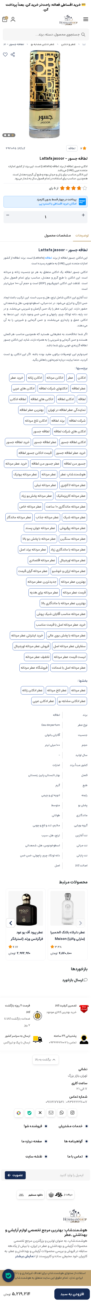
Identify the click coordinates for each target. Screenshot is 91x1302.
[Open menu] (85, 19)
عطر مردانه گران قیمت (33, 571)
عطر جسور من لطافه (46, 463)
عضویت (17, 1175)
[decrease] (8, 215)
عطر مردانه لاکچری (73, 485)
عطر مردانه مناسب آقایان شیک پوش (61, 614)
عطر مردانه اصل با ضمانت (69, 667)
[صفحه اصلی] (84, 44)
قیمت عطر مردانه (74, 592)
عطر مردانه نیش (45, 485)
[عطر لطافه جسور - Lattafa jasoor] (45, 1218)
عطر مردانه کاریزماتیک (71, 496)
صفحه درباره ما (31, 1141)
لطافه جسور (41, 431)
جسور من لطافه (75, 463)
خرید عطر (16, 378)
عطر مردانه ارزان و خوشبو (69, 571)
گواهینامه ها (73, 1141)
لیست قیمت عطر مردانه (70, 657)
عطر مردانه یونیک (25, 474)
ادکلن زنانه (35, 378)
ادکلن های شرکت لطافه (70, 431)
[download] (31, 1194)
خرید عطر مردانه (16, 463)
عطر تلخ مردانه (57, 690)
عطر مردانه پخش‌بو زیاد (36, 496)
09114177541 (55, 1102)
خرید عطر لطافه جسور (71, 453)
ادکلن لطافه (66, 399)
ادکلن (82, 378)
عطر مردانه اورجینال (73, 560)
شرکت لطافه (77, 420)
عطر (70, 378)
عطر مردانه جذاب (47, 517)
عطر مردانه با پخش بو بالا (39, 539)
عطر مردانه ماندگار (19, 517)
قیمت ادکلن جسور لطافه (35, 453)
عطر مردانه (49, 474)
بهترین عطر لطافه (32, 410)
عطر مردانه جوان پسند (40, 528)
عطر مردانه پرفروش (73, 528)
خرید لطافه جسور (18, 442)
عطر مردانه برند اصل (32, 549)
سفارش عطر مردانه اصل (69, 646)
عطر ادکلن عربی (43, 701)
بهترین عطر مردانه (73, 582)
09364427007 (76, 1102)
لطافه (71, 148)
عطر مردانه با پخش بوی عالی (67, 635)
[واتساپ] (61, 1112)
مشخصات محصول (57, 235)
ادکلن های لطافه (42, 399)
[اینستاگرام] (72, 1112)
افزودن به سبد (72, 1294)
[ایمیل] (51, 1112)
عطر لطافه (79, 388)
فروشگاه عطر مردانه (34, 667)
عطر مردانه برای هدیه (44, 592)
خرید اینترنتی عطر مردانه (27, 635)
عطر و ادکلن (68, 44)
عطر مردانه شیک (74, 517)
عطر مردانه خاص (30, 506)
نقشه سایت (33, 1156)
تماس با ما (75, 1156)
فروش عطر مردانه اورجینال (31, 646)
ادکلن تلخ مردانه (36, 420)
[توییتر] (40, 1112)
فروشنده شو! (33, 1126)
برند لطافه (58, 420)
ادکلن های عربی (24, 388)
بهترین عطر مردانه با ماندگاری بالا (63, 603)
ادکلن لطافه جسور (73, 442)
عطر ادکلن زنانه (32, 690)
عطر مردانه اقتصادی (42, 560)
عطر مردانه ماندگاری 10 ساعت (66, 506)
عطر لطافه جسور (45, 442)
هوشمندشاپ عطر (73, 474)
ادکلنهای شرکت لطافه (53, 388)
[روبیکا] (18, 1113)
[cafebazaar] (60, 1194)
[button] (10, 923)
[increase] (83, 215)
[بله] (29, 1113)
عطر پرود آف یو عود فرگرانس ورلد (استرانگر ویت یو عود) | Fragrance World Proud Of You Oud (27, 935)
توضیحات (82, 235)
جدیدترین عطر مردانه (42, 582)
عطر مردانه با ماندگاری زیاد (68, 549)
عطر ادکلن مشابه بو (42, 44)
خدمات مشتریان (71, 1126)
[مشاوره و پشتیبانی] (8, 1275)
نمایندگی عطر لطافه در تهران (67, 410)
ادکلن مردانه (54, 378)
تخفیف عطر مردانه (37, 657)
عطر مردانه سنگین (73, 539)
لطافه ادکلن (18, 399)
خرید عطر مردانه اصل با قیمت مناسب (61, 625)
